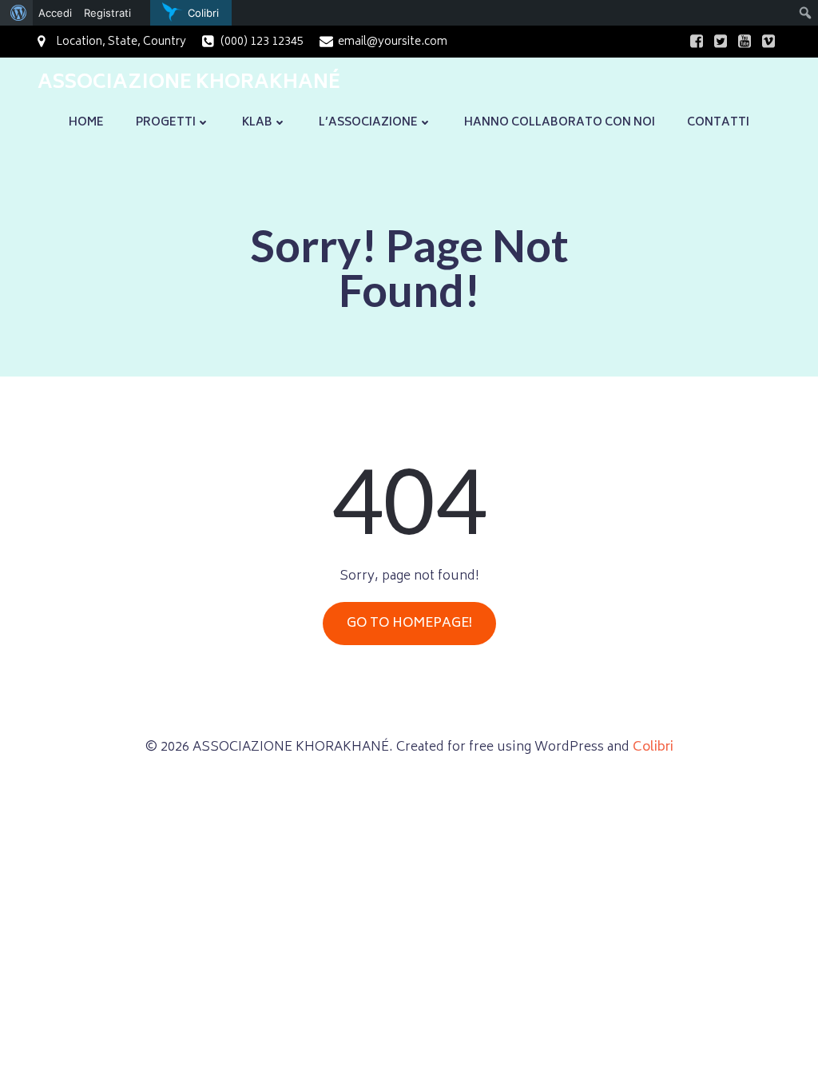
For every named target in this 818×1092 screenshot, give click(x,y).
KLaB (257, 122)
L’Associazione (368, 122)
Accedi (55, 12)
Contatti (718, 122)
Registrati (107, 12)
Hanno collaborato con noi (559, 122)
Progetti (166, 122)
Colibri (653, 747)
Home (86, 122)
